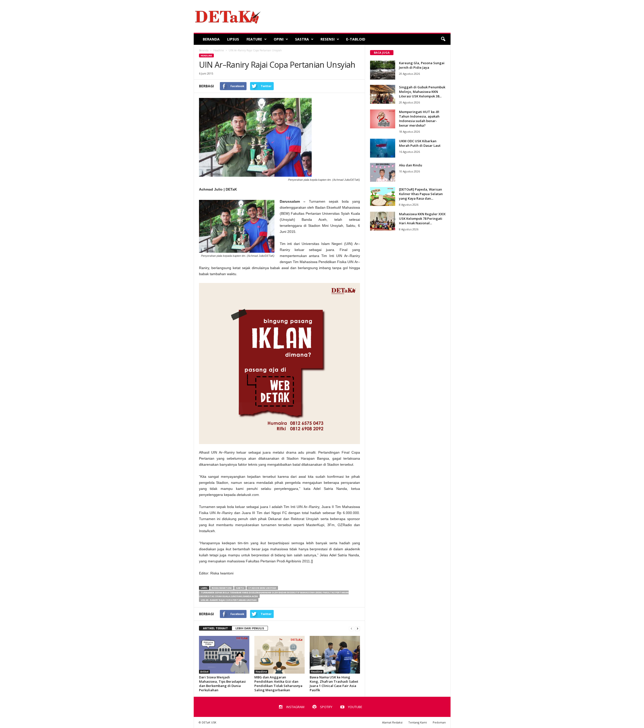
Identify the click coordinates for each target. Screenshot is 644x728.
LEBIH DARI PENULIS (249, 628)
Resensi (327, 39)
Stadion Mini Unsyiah (262, 588)
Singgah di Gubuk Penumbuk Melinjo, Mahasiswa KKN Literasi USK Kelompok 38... (422, 91)
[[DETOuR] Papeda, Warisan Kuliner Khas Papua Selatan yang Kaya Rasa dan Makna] (382, 196)
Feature (254, 39)
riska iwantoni (222, 588)
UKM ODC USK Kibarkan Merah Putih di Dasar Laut (419, 143)
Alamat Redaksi (392, 722)
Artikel (204, 671)
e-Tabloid (355, 39)
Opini (279, 39)
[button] (443, 39)
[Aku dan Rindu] (382, 172)
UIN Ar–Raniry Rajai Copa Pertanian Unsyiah (229, 600)
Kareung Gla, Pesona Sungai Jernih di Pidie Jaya (422, 65)
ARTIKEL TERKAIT (215, 628)
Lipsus (233, 39)
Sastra (302, 39)
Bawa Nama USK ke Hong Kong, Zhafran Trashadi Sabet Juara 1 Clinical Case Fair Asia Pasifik (334, 683)
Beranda (211, 39)
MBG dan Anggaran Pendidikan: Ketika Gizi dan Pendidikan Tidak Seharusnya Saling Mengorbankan (278, 683)
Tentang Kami (417, 722)
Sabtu (240, 588)
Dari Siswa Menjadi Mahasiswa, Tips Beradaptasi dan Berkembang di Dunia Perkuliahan (222, 683)
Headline (206, 55)
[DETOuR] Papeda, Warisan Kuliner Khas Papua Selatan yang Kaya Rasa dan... (421, 194)
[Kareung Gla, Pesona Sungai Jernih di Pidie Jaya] (382, 70)
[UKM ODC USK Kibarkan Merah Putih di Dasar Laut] (382, 148)
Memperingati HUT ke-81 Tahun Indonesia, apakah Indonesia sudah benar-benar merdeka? (419, 119)
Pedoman (439, 722)
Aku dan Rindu (410, 165)
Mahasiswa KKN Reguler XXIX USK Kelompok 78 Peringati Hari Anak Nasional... (422, 218)
